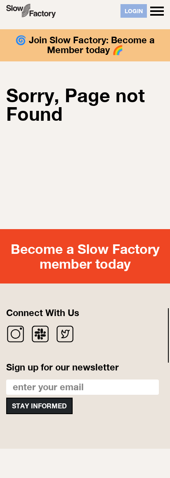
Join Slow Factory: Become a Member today (92, 45)
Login (134, 10)
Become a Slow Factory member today (85, 256)
